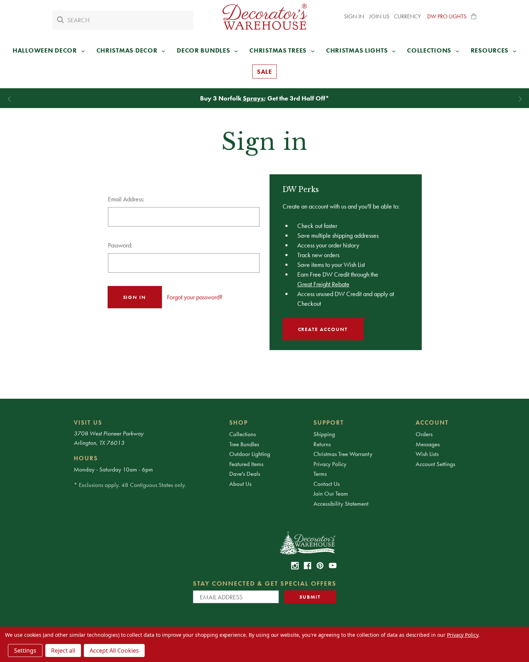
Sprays (253, 98)
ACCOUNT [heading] (432, 422)
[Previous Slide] (9, 99)
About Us (240, 484)
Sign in (354, 16)
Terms (320, 474)
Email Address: (126, 199)
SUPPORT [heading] (328, 422)
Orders (424, 434)
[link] (295, 565)
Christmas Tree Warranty (342, 454)
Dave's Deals (244, 474)
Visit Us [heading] (88, 422)
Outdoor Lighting (249, 454)
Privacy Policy (330, 464)
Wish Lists (427, 454)
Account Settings (435, 464)
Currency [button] (408, 16)
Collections (242, 434)
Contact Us (326, 484)
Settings (25, 650)
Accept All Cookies (114, 650)
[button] (474, 16)
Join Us (379, 16)
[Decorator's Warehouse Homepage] (307, 542)
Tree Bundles (244, 444)
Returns (322, 444)
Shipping (324, 434)
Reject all (63, 650)
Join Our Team (330, 493)
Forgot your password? (194, 297)
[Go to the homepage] (264, 16)
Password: (120, 245)
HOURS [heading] (86, 458)
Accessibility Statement (341, 503)
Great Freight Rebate (323, 284)
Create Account (323, 329)
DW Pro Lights (446, 16)
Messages (428, 444)
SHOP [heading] (238, 422)
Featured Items (246, 464)
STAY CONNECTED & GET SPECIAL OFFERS (264, 583)
